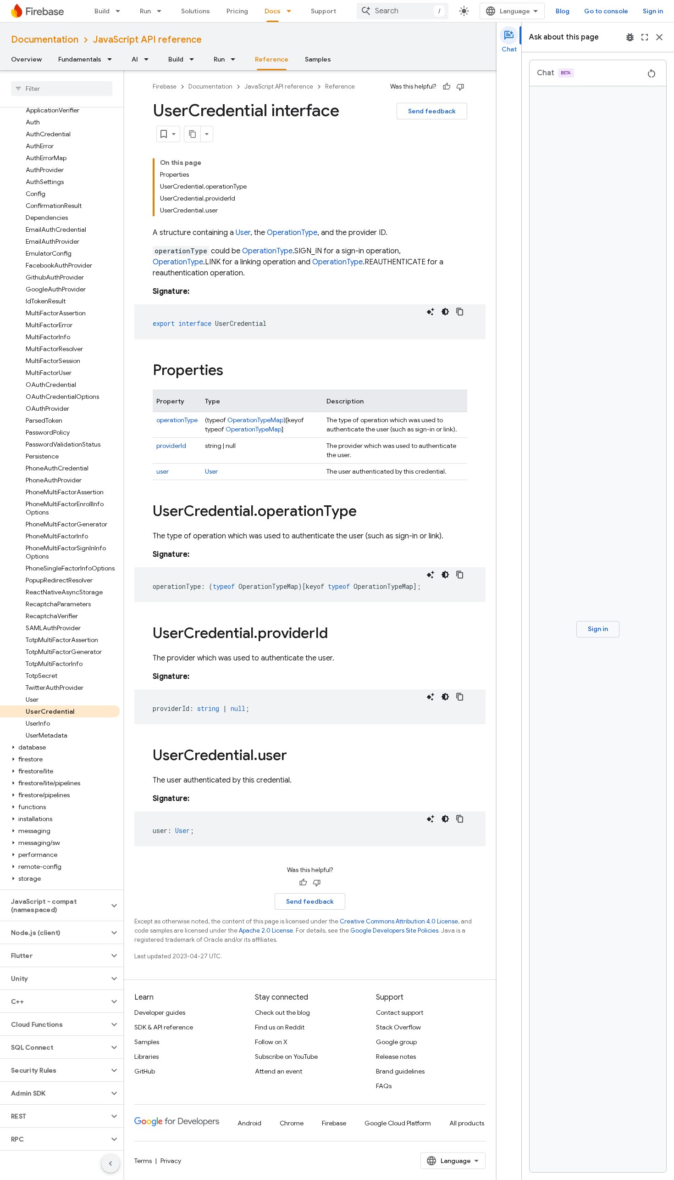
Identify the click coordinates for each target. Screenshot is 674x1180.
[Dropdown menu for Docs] (292, 11)
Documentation (44, 39)
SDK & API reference (163, 1027)
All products (466, 1123)
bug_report (629, 37)
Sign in (653, 11)
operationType (177, 420)
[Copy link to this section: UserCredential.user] (296, 756)
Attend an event (278, 1071)
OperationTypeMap (255, 420)
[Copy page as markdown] (192, 134)
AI (135, 59)
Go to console (606, 11)
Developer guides (159, 1012)
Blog (562, 11)
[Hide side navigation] (110, 1163)
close (659, 37)
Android (249, 1123)
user (162, 471)
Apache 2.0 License (266, 930)
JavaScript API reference (147, 39)
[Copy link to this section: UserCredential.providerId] (337, 634)
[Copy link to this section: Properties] (232, 371)
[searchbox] (61, 88)
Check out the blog (282, 1012)
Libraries (146, 1056)
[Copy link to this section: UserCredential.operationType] (366, 512)
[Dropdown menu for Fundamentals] (112, 59)
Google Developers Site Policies (394, 930)
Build (102, 11)
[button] (60, 747)
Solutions (195, 11)
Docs (273, 11)
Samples (318, 59)
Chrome (292, 1123)
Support (323, 11)
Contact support (399, 1012)
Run (145, 11)
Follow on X (271, 1042)
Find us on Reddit (279, 1027)
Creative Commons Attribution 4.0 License (399, 921)
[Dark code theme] (445, 311)
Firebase (165, 86)
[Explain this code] (430, 311)
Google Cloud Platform (398, 1123)
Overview (26, 59)
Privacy (170, 1160)
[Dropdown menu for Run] (162, 11)
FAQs (384, 1086)
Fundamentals (79, 59)
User (243, 232)
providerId (171, 446)
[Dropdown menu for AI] (149, 59)
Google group (396, 1042)
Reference (271, 59)
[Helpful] (446, 87)
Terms (143, 1160)
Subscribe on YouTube (286, 1056)
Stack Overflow (398, 1027)
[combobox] (402, 11)
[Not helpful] (460, 87)
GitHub (144, 1071)
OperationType (292, 232)
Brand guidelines (400, 1071)
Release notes (396, 1056)
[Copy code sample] (460, 311)
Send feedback (432, 111)
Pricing (237, 11)
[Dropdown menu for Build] (121, 11)
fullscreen (644, 37)
